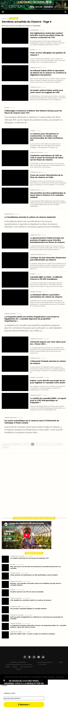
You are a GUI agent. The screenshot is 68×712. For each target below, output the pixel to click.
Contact (19, 669)
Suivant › (59, 444)
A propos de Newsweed (18, 662)
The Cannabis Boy (26, 667)
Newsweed (5, 18)
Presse (7, 667)
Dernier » (5, 447)
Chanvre (13, 18)
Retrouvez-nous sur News (50, 662)
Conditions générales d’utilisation (19, 664)
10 (53, 444)
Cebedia (15, 667)
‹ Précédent (16, 444)
